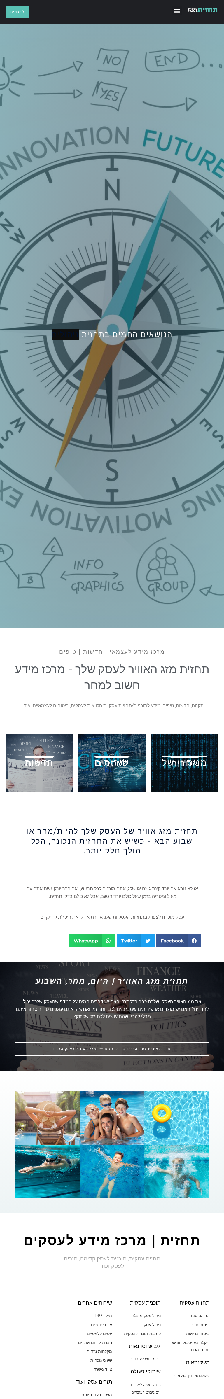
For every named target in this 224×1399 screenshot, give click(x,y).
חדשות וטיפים (39, 763)
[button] (177, 10)
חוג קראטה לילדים (146, 1384)
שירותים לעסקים (112, 763)
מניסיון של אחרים (184, 763)
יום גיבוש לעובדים (146, 1392)
